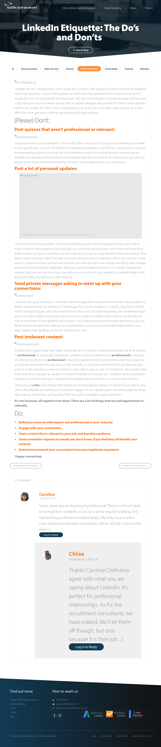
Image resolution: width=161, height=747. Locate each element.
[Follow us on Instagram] (60, 716)
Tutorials (129, 68)
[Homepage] (20, 5)
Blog (12, 716)
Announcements (29, 68)
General (70, 68)
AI (13, 68)
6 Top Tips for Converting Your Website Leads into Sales (136, 466)
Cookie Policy (122, 735)
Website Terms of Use (141, 735)
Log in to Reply (51, 534)
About (133, 7)
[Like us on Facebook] (54, 716)
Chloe (76, 553)
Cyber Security (51, 68)
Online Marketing (89, 68)
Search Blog (81, 50)
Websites (144, 68)
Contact (149, 7)
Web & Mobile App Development (79, 7)
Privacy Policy (106, 735)
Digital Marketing (112, 7)
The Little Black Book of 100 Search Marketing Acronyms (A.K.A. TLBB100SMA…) (28, 466)
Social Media (111, 68)
